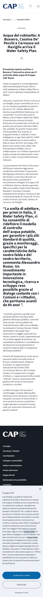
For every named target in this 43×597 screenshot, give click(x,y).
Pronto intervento (10, 470)
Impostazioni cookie (21, 593)
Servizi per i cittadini (11, 451)
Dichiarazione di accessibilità (14, 480)
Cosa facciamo (8, 456)
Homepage (7, 19)
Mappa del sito (9, 475)
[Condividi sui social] (21, 58)
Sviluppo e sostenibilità (12, 460)
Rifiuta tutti (21, 584)
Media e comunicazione (12, 465)
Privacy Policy (32, 537)
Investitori (7, 484)
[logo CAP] (14, 434)
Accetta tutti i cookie (21, 575)
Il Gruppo (7, 446)
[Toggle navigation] (38, 6)
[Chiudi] (40, 489)
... (13, 19)
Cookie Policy (29, 531)
